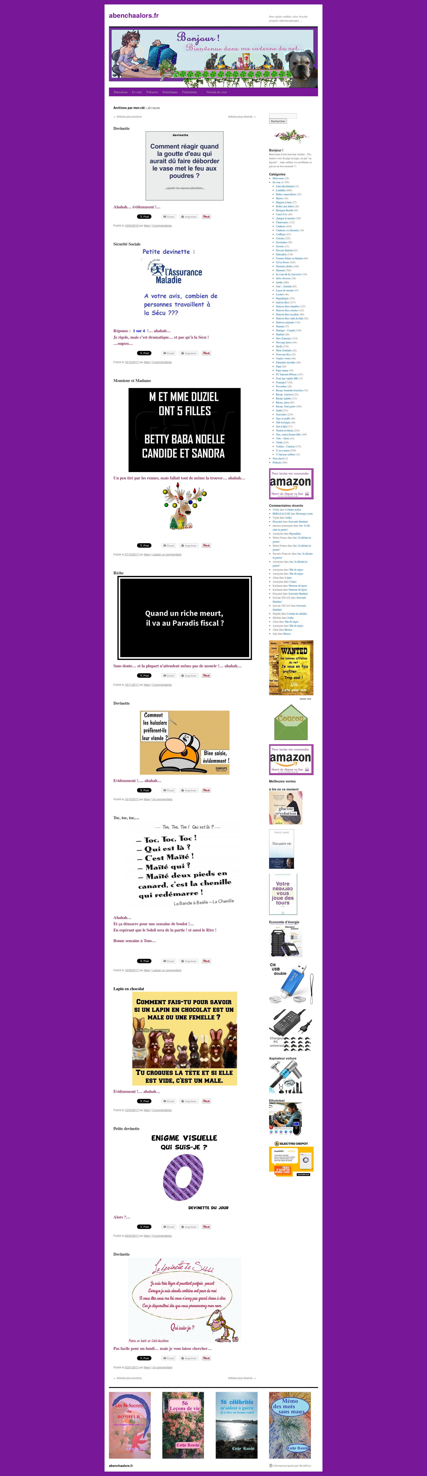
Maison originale (285, 322)
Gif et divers (282, 262)
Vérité (279, 442)
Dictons (280, 246)
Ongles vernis (283, 358)
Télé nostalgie (283, 422)
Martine (280, 334)
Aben (147, 225)
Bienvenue (120, 92)
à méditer (281, 190)
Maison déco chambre (287, 306)
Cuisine (280, 238)
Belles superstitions (286, 194)
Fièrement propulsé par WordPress (292, 1465)
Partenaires (189, 92)
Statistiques (170, 92)
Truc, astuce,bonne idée (288, 434)
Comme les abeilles (297, 613)
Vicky (276, 509)
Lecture (280, 294)
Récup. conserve (284, 394)
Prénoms (152, 92)
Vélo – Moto (282, 438)
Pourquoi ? (282, 382)
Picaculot (277, 521)
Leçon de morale (284, 290)
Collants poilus (293, 509)
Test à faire (281, 426)
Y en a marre (283, 450)
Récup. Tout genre (285, 406)
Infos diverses (283, 278)
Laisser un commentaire (166, 554)
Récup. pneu (282, 402)
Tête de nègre (296, 569)
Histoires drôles (284, 266)
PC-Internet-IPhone (286, 374)
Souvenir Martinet (298, 521)
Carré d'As (281, 214)
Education (281, 254)
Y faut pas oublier (285, 454)
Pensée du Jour (217, 92)
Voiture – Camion (285, 446)
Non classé (278, 458)
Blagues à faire (284, 202)
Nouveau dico (283, 354)
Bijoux (279, 198)
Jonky (288, 517)
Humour (280, 270)
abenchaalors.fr (134, 15)
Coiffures (281, 234)
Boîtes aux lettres (285, 206)
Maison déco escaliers (287, 314)
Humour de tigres (298, 585)
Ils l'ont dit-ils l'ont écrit (288, 274)
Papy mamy (282, 370)
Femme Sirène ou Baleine (289, 258)
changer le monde (285, 218)
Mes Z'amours (283, 338)
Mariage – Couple (285, 330)
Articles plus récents (242, 116)
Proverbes (281, 386)
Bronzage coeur (304, 513)
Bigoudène (295, 533)
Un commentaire (162, 799)
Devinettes (281, 242)
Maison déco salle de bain (289, 318)
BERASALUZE (281, 513)
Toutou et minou (284, 430)
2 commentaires (162, 225)
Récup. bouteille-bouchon (289, 390)
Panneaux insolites (286, 362)
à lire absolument (285, 186)
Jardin (279, 282)
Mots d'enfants (284, 350)
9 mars (288, 577)
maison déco (282, 302)
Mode (279, 346)
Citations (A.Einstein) (287, 230)
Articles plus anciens (127, 116)
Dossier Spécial (284, 250)
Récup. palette (283, 398)
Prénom (277, 462)
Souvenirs (281, 414)
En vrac (137, 92)
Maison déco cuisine (287, 310)
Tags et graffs (283, 418)
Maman (280, 326)
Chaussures (282, 222)
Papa (278, 366)
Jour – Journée (284, 286)
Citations (280, 226)
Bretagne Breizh (284, 210)
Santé (279, 410)
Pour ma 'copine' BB (287, 378)
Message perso (284, 342)
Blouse (288, 629)
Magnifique (282, 298)
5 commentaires (162, 1235)
